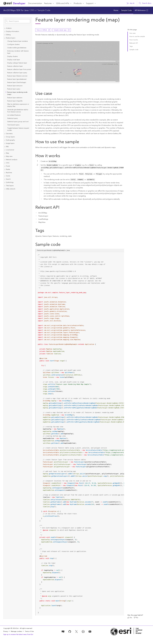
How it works (133, 40)
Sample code (133, 49)
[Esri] (126, 631)
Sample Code (44, 10)
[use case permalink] (54, 94)
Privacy (5, 631)
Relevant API (133, 43)
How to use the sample (137, 36)
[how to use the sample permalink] (81, 142)
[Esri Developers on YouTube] (89, 631)
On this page (132, 30)
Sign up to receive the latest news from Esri (18, 634)
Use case (132, 33)
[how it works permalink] (62, 156)
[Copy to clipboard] (121, 254)
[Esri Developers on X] (76, 631)
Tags (131, 46)
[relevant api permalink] (61, 208)
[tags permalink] (46, 231)
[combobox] (17, 21)
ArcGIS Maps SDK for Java (15, 10)
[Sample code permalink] (63, 245)
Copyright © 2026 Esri (11, 628)
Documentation (35, 3)
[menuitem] (116, 10)
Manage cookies (16, 631)
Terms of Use (29, 631)
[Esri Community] (63, 631)
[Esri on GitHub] (69, 631)
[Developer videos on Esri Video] (83, 631)
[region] (80, 433)
